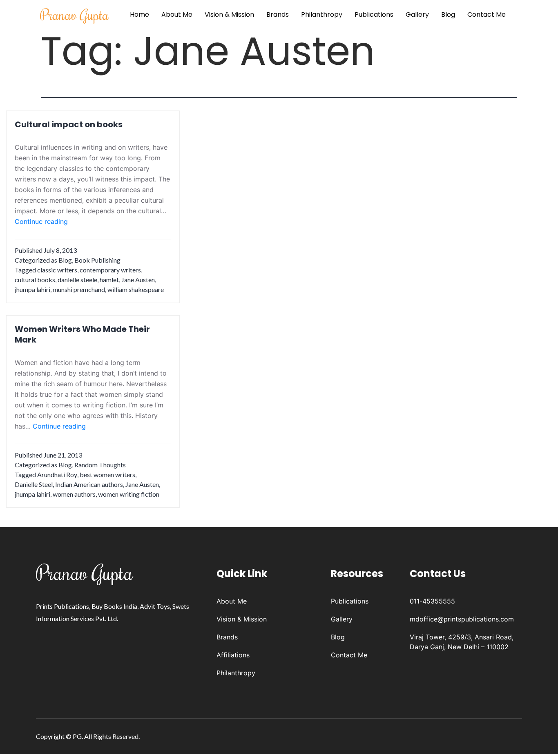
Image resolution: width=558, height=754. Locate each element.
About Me (176, 14)
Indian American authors (89, 484)
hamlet (109, 279)
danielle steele (77, 279)
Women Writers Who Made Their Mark (82, 334)
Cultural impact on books (69, 124)
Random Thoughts (100, 465)
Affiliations (233, 655)
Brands (277, 14)
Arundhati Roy (57, 474)
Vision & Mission (229, 14)
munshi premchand (79, 289)
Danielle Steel (34, 484)
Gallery (417, 14)
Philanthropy (321, 14)
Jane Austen (138, 279)
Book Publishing (97, 260)
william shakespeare (135, 289)
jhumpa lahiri (32, 289)
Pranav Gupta (74, 14)
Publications (374, 14)
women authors (74, 494)
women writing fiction (128, 494)
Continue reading (41, 222)
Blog (448, 14)
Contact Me (486, 14)
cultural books (35, 279)
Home (139, 14)
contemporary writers (110, 270)
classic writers (57, 270)
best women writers (107, 474)
